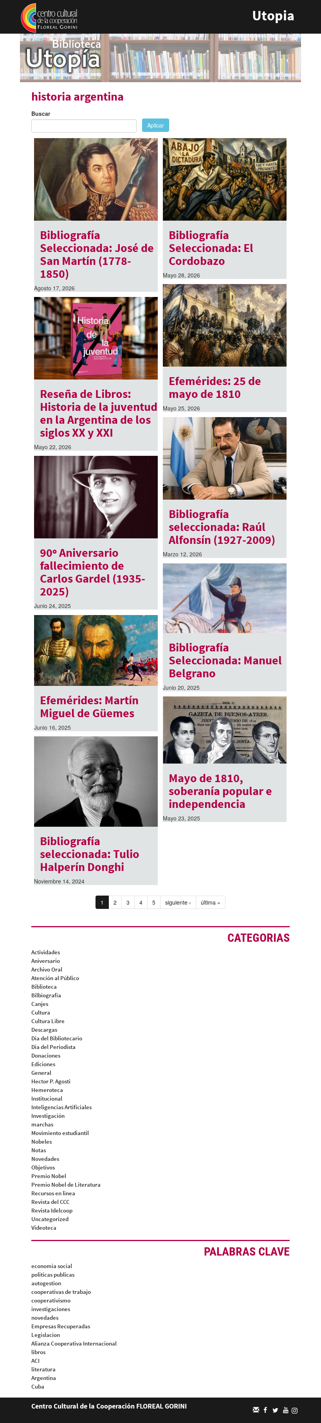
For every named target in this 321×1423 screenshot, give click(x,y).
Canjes (39, 1003)
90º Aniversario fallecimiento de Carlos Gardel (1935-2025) (92, 572)
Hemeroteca (47, 1090)
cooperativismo (50, 1300)
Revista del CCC (50, 1201)
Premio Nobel (48, 1176)
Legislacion (45, 1334)
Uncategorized (50, 1219)
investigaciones (50, 1309)
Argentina (43, 1378)
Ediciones (43, 1064)
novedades (44, 1317)
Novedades (45, 1158)
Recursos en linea (53, 1193)
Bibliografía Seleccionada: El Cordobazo (211, 247)
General (41, 1072)
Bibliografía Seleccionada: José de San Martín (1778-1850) (97, 254)
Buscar (40, 113)
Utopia (273, 15)
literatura (43, 1369)
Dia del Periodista (53, 1047)
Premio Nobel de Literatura (66, 1184)
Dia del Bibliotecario (56, 1038)
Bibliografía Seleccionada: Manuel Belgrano (225, 660)
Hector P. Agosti (50, 1081)
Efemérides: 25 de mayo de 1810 (215, 387)
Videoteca (43, 1227)
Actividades (45, 952)
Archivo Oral (46, 969)
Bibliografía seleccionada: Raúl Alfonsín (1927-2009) (222, 526)
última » (210, 902)
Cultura (40, 1012)
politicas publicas (52, 1274)
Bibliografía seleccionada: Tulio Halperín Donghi (89, 853)
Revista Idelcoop (51, 1210)
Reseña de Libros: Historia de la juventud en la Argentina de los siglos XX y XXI (98, 413)
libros (38, 1352)
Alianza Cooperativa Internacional (74, 1343)
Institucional (46, 1098)
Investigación (48, 1115)
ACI (35, 1360)
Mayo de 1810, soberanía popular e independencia (220, 790)
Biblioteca (44, 986)
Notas (38, 1150)
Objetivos (43, 1167)
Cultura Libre (48, 1021)
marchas (42, 1124)
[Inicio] (49, 17)
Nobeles (41, 1141)
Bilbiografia (46, 995)
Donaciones (45, 1055)
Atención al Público (55, 978)
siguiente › (178, 902)
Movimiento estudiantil (60, 1133)
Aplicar (155, 125)
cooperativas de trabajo (61, 1291)
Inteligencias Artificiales (61, 1107)
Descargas (44, 1029)
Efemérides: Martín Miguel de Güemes (89, 706)
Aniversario (45, 960)
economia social (51, 1266)
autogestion (46, 1283)
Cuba (37, 1386)
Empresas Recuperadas (60, 1326)
